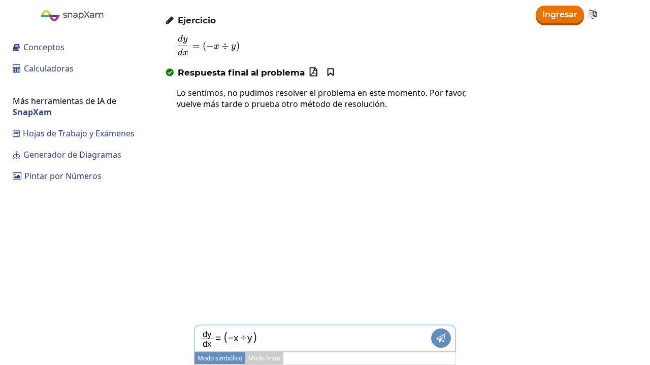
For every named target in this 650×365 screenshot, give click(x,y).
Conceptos (38, 47)
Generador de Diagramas (67, 154)
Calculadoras (43, 68)
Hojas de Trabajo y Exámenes (74, 133)
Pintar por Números (57, 175)
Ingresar (559, 14)
